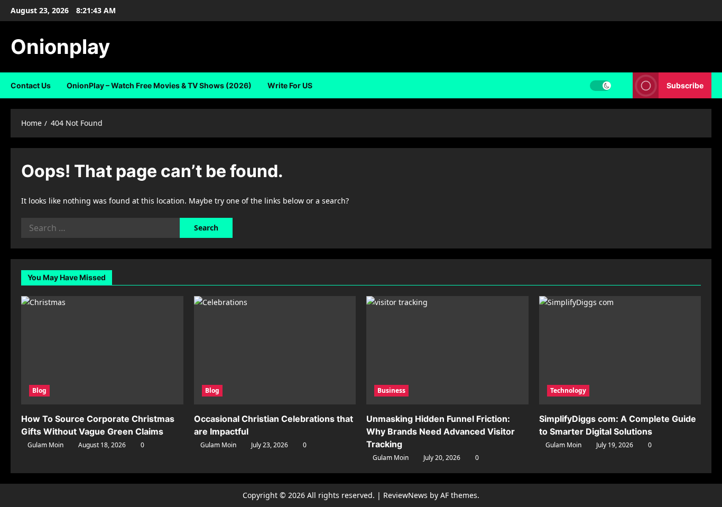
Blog (39, 390)
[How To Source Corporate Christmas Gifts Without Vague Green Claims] (102, 350)
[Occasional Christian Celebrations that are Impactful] (275, 350)
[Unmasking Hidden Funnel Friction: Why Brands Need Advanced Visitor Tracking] (447, 350)
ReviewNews (405, 495)
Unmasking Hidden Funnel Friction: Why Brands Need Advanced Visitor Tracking (440, 431)
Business (391, 390)
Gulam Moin (45, 444)
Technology (568, 390)
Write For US (289, 85)
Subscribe (685, 85)
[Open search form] (622, 85)
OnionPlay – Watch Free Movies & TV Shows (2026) (159, 85)
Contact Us (31, 85)
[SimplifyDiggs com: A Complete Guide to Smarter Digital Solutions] (620, 350)
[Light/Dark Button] (600, 85)
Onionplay (60, 46)
